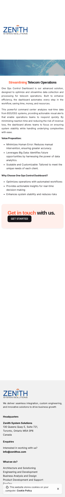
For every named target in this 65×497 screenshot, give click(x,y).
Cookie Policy (24, 490)
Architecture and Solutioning (19, 467)
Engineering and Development (20, 471)
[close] (58, 489)
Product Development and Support (23, 479)
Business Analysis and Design (20, 475)
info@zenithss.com (14, 451)
